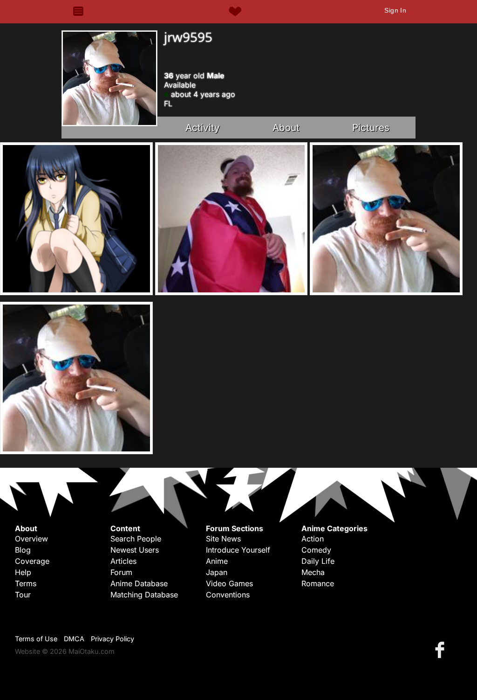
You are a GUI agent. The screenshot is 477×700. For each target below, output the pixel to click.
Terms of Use (36, 639)
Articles (123, 561)
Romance (317, 583)
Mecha (313, 572)
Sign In (395, 10)
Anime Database (139, 583)
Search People (135, 538)
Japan (216, 572)
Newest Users (134, 549)
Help (23, 572)
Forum (121, 572)
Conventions (228, 594)
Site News (223, 538)
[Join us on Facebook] (442, 649)
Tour (23, 594)
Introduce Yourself (238, 549)
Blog (23, 549)
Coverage (32, 561)
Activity (202, 127)
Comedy (316, 549)
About (286, 127)
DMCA (74, 639)
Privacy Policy (112, 639)
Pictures (370, 127)
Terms (25, 583)
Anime (217, 561)
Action (312, 538)
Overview (31, 538)
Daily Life (317, 561)
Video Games (229, 583)
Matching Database (144, 594)
